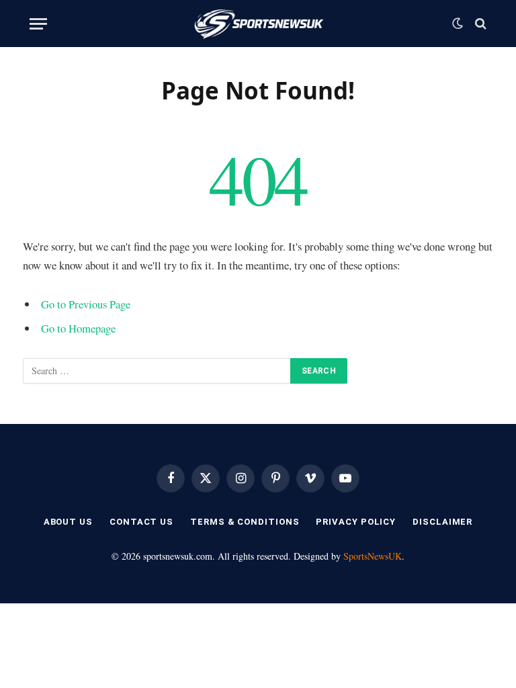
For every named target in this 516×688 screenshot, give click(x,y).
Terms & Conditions (244, 522)
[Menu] (38, 24)
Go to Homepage (78, 328)
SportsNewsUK (372, 556)
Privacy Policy (356, 522)
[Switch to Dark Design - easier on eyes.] (457, 23)
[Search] (479, 24)
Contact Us (141, 522)
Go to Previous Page (85, 304)
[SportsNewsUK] (258, 23)
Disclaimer (442, 522)
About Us (68, 522)
